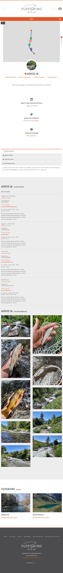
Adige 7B (5, 514)
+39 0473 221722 (5, 232)
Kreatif (34, 562)
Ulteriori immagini (39, 77)
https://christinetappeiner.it (9, 206)
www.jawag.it (5, 234)
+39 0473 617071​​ (5, 288)
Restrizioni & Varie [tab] (9, 163)
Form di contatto (31, 135)
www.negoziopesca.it (7, 262)
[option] (16, 506)
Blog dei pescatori (38, 536)
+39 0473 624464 (5, 260)
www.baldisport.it (6, 290)
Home (5, 536)
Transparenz (27, 536)
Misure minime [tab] (8, 155)
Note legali (12, 536)
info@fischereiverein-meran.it (31, 557)
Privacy (20, 536)
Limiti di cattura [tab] (9, 159)
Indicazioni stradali (10, 77)
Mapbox (58, 61)
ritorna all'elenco (52, 77)
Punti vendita (35, 120)
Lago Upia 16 (38, 514)
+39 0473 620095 (5, 205)
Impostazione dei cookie (52, 536)
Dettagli (3, 517)
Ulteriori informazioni (24, 77)
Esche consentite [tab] (9, 151)
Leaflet (53, 61)
